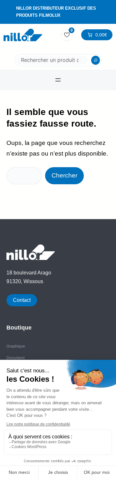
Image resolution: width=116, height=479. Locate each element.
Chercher (64, 175)
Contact (22, 300)
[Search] (95, 60)
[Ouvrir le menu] (58, 80)
